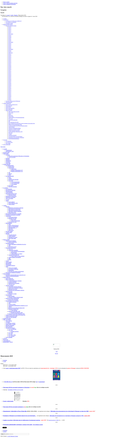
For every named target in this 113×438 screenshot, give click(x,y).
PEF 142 (9, 81)
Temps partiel (10, 132)
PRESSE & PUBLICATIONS (8, 24)
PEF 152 (9, 59)
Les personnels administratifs (12, 119)
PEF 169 (9, 36)
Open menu (3, 146)
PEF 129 (9, 99)
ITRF (9, 121)
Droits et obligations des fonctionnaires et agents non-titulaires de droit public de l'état (21, 123)
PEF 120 (9, 65)
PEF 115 (9, 72)
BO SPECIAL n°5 (9, 381)
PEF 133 (9, 91)
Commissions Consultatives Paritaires (14, 129)
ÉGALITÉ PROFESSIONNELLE (13, 138)
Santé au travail (10, 112)
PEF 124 (9, 75)
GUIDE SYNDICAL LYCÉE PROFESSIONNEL (16, 117)
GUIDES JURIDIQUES (7, 103)
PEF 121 (9, 64)
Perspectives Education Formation (11, 25)
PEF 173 (9, 30)
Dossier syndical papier (8, 401)
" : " (69, 415)
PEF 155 (9, 56)
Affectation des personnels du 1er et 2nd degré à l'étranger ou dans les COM (69, 411)
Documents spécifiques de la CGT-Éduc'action (13, 101)
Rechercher (6, 434)
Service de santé (10, 116)
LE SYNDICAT (5, 19)
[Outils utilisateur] (1, 358)
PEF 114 (9, 78)
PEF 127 (9, 97)
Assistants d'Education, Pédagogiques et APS (15, 131)
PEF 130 (9, 95)
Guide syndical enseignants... (10, 108)
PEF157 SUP (10, 52)
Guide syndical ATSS (9, 109)
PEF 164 (9, 43)
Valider (2, 434)
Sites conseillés (8, 143)
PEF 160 (9, 48)
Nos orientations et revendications (11, 22)
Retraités (56, 353)
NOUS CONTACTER (6, 144)
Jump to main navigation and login (10, 3)
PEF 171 (9, 32)
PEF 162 (9, 45)
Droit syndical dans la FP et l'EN (13, 122)
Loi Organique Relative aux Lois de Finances (15, 136)
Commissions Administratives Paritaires (14, 128)
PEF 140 (9, 83)
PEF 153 (9, 58)
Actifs (57, 351)
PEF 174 (9, 29)
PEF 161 (9, 46)
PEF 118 (9, 69)
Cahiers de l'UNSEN (9, 110)
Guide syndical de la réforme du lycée (11, 104)
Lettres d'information (9, 102)
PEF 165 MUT (10, 42)
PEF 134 (9, 90)
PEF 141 (9, 82)
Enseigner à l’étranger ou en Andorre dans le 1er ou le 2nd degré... (19, 415)
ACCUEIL (5, 18)
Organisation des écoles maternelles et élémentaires (16, 137)
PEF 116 (9, 71)
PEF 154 (9, 57)
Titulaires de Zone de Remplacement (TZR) (15, 124)
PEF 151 (9, 61)
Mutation (16, 15)
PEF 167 (9, 38)
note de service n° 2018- (54, 420)
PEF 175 (9, 28)
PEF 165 (9, 41)
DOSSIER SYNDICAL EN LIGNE (15, 389)
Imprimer (5, 360)
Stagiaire (9, 114)
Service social (10, 118)
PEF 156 (9, 55)
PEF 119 (9, 68)
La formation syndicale (9, 23)
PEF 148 (9, 79)
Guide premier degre (9, 105)
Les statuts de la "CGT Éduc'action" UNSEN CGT (13, 21)
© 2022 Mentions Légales (12, 436)
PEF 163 (9, 44)
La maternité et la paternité (12, 135)
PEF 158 (9, 51)
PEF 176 (9, 26)
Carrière (11, 15)
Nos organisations (8, 141)
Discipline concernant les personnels (14, 130)
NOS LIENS (5, 139)
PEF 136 (9, 88)
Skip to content (6, 1)
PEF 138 (9, 85)
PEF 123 (9, 63)
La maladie (10, 134)
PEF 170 (9, 35)
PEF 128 (9, 96)
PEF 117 (9, 70)
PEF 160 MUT (10, 49)
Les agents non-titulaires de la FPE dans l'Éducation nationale (17, 125)
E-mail (4, 361)
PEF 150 (9, 62)
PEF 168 (9, 37)
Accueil (8, 15)
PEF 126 (9, 76)
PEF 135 (9, 89)
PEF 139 (9, 84)
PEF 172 (9, 31)
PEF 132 (9, 92)
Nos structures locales (9, 142)
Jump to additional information (9, 4)
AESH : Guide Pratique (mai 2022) (13, 111)
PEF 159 (9, 50)
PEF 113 (9, 98)
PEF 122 (9, 77)
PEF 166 (9, 39)
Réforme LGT (10, 115)
